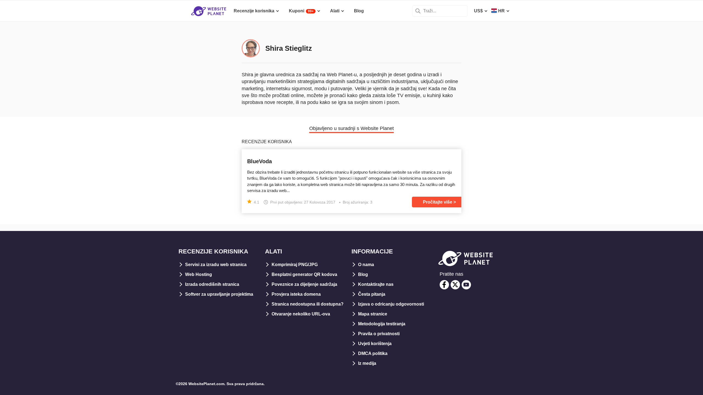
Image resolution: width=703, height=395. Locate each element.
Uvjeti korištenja (375, 343)
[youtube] (466, 284)
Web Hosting (198, 274)
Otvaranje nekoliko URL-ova (301, 314)
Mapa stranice (372, 314)
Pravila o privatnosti (379, 333)
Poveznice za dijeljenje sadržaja (304, 284)
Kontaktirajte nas (376, 284)
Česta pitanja (371, 294)
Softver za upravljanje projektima (219, 294)
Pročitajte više (437, 202)
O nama (366, 264)
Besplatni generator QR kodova (304, 274)
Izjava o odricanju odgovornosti (391, 304)
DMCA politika (372, 353)
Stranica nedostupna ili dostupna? (308, 304)
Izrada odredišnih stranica (212, 284)
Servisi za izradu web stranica (216, 264)
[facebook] (444, 284)
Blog (363, 274)
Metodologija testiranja (381, 323)
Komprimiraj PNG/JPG (295, 264)
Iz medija (367, 363)
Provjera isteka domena (296, 294)
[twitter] (455, 284)
